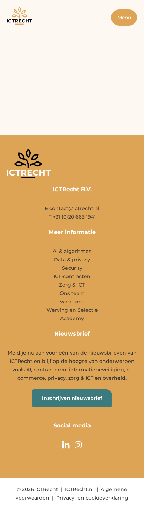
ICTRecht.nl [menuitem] (79, 489)
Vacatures (72, 301)
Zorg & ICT (72, 285)
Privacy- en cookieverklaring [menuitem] (92, 498)
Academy (72, 318)
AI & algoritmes (72, 251)
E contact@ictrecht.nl (72, 208)
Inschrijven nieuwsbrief (72, 398)
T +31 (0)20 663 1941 (72, 217)
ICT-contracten (72, 276)
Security (72, 268)
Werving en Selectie (72, 310)
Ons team (72, 293)
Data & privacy (72, 259)
